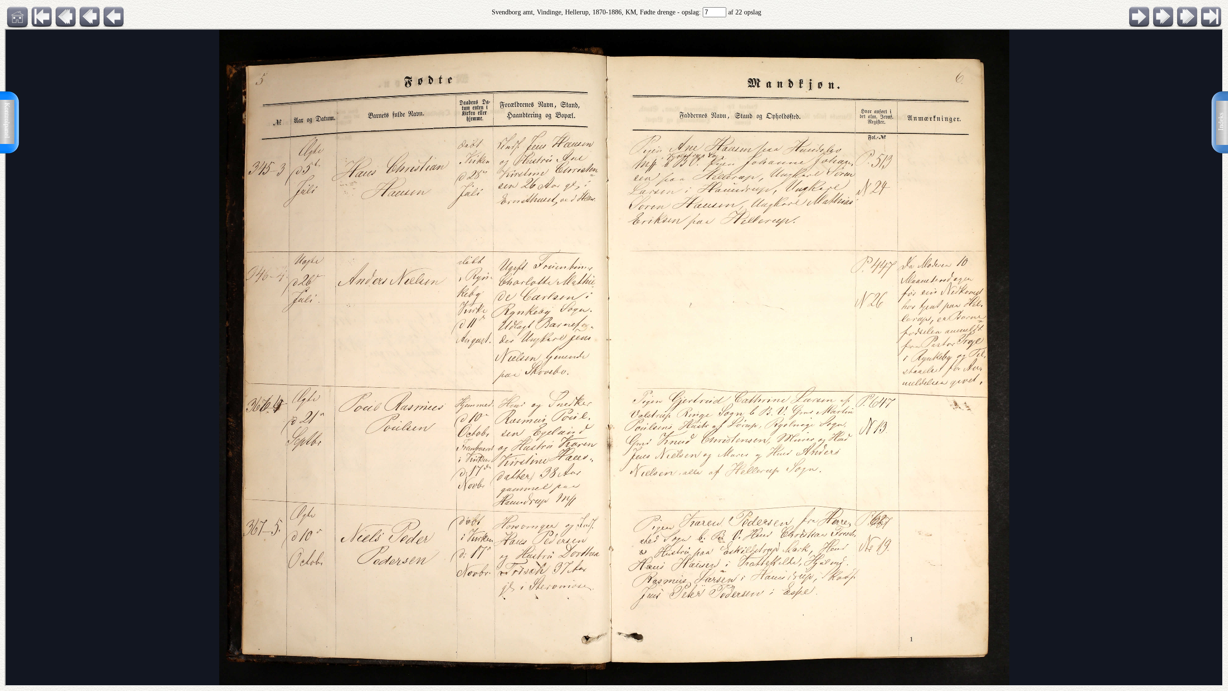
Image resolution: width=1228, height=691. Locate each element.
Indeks (1221, 122)
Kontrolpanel (7, 120)
